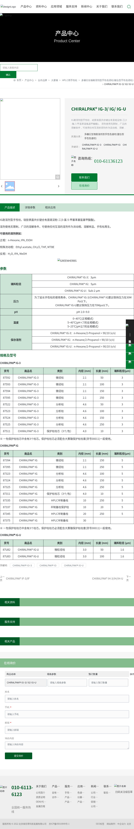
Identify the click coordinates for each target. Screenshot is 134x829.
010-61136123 (108, 161)
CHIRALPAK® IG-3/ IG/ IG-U (21, 682)
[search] (129, 6)
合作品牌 (42, 80)
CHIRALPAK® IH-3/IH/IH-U (107, 578)
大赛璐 (54, 80)
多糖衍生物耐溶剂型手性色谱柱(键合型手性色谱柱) (107, 80)
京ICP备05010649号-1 (59, 824)
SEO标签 (100, 824)
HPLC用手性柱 (69, 80)
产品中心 (67, 33)
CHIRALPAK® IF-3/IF (18, 578)
